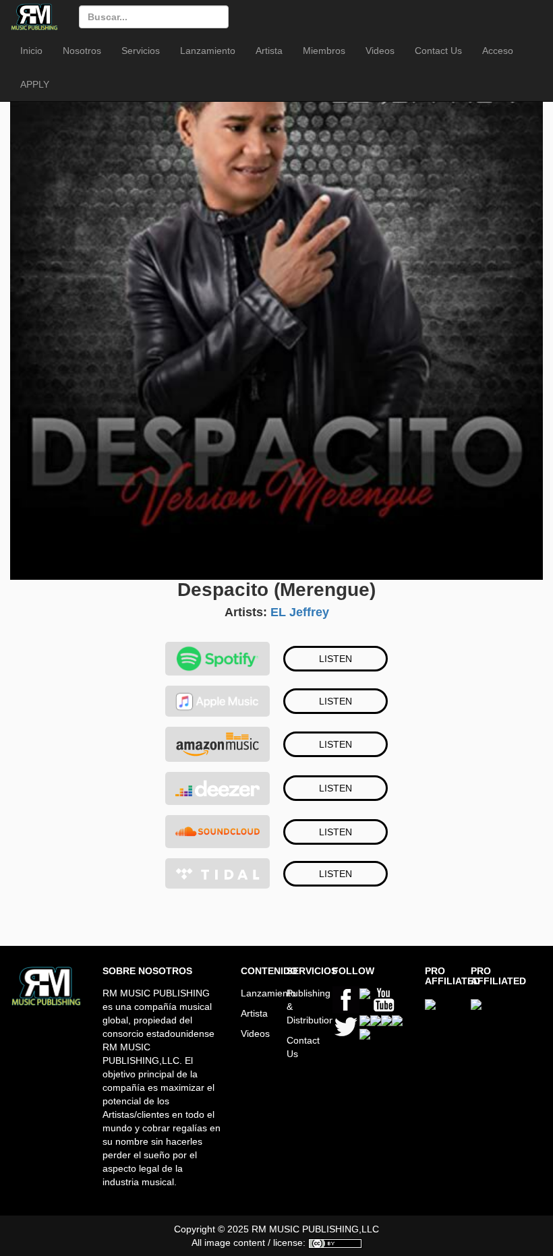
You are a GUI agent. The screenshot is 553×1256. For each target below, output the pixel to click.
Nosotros (82, 50)
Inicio (31, 50)
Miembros (324, 50)
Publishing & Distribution (299, 1006)
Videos (380, 50)
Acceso (497, 50)
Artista (269, 50)
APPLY (34, 84)
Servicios (140, 50)
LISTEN (335, 658)
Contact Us (438, 50)
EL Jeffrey (299, 612)
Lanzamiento (207, 50)
